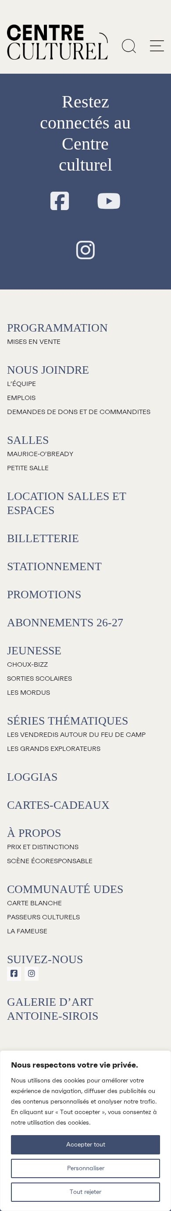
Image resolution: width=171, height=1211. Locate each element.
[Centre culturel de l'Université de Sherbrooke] (57, 42)
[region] (85, 1130)
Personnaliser (85, 1168)
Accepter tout (85, 1145)
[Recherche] (129, 46)
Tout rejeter (85, 1192)
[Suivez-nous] (59, 201)
